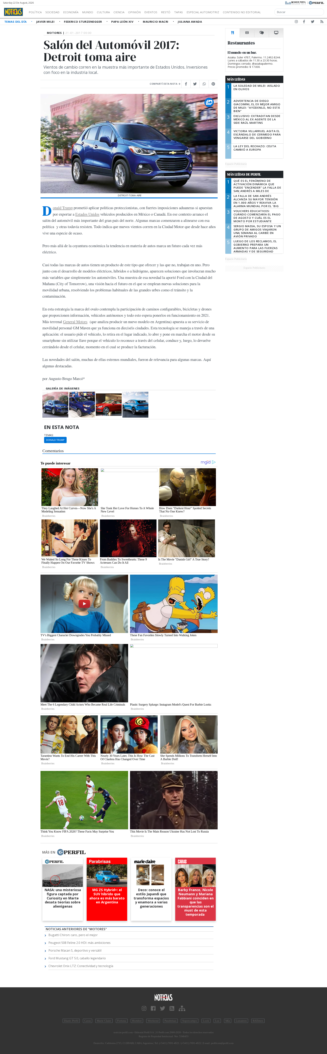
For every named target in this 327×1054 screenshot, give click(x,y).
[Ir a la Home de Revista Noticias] (13, 11)
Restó (165, 12)
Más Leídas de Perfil (244, 174)
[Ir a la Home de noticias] (163, 997)
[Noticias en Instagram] (296, 22)
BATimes (258, 1020)
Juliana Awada (190, 21)
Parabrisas (170, 1020)
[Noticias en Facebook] (304, 22)
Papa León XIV (122, 21)
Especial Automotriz (203, 12)
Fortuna (121, 1020)
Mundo (87, 12)
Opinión (134, 12)
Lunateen (241, 1020)
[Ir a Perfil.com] (316, 2)
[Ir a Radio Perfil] (296, 2)
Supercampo (189, 1020)
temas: (49, 435)
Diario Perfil (71, 1020)
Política (35, 12)
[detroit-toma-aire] (55, 405)
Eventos (150, 12)
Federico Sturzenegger (83, 21)
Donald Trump (63, 207)
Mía (227, 1020)
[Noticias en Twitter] (312, 22)
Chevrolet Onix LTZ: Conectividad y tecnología (80, 966)
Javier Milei (45, 21)
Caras (87, 1020)
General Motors (75, 321)
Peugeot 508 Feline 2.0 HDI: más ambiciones (79, 943)
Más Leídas (236, 79)
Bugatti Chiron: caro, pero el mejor (73, 935)
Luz (217, 1020)
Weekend (153, 1020)
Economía (70, 12)
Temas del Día (15, 21)
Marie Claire (104, 1020)
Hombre (137, 1020)
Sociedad (52, 12)
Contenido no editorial (242, 12)
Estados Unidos (87, 214)
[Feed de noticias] (322, 22)
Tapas (178, 12)
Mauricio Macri (156, 21)
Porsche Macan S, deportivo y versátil (74, 950)
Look (206, 1020)
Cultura (103, 12)
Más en (48, 852)
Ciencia (119, 12)
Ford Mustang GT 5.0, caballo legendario (77, 958)
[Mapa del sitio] (182, 1008)
